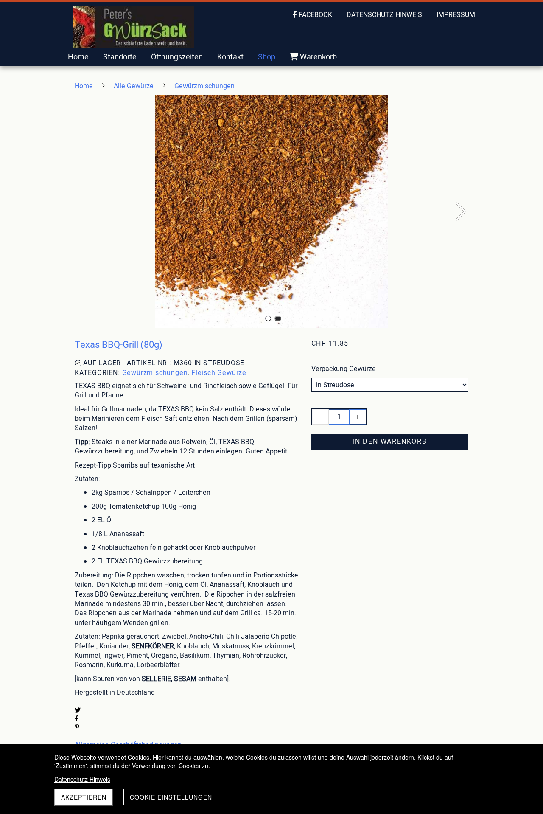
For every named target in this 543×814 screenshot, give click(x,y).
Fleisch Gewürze (218, 373)
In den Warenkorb (390, 442)
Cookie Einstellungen (171, 797)
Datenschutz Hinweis (82, 779)
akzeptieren (83, 797)
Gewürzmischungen (155, 373)
